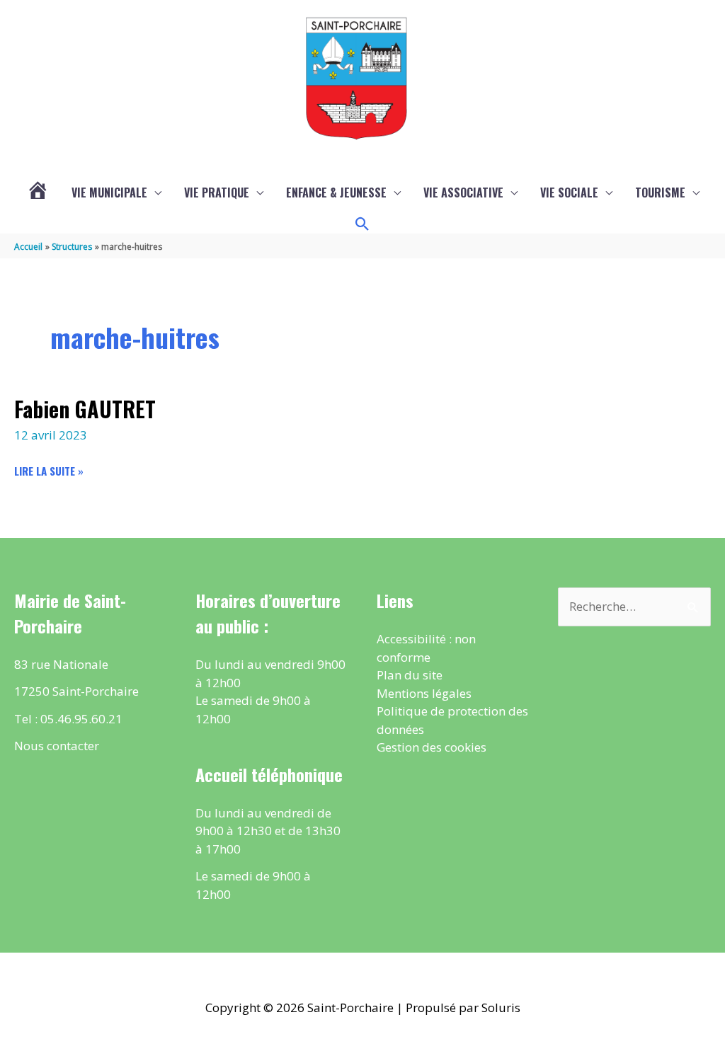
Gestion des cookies (431, 747)
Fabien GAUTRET (85, 409)
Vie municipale (109, 192)
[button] (362, 224)
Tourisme (660, 192)
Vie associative (463, 192)
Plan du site (410, 675)
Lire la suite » (49, 471)
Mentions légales (424, 693)
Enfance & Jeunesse (336, 192)
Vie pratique (216, 192)
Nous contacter (56, 745)
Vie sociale (569, 192)
